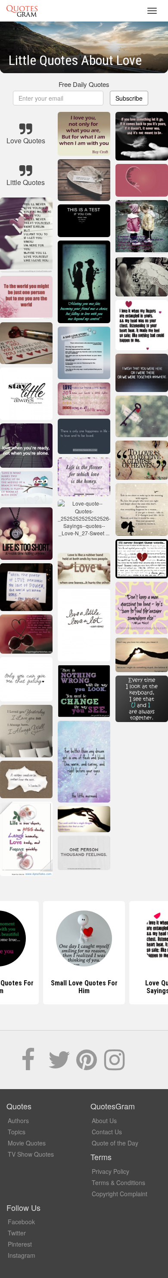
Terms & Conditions (118, 1182)
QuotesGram (21, 11)
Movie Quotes (27, 1143)
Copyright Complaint (119, 1193)
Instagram (21, 1255)
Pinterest (20, 1244)
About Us (104, 1120)
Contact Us (107, 1131)
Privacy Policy (110, 1171)
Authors (18, 1120)
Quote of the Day (115, 1143)
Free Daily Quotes (84, 84)
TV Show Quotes (31, 1154)
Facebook (21, 1221)
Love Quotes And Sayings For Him (84, 987)
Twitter (17, 1233)
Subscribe (129, 98)
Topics (16, 1131)
